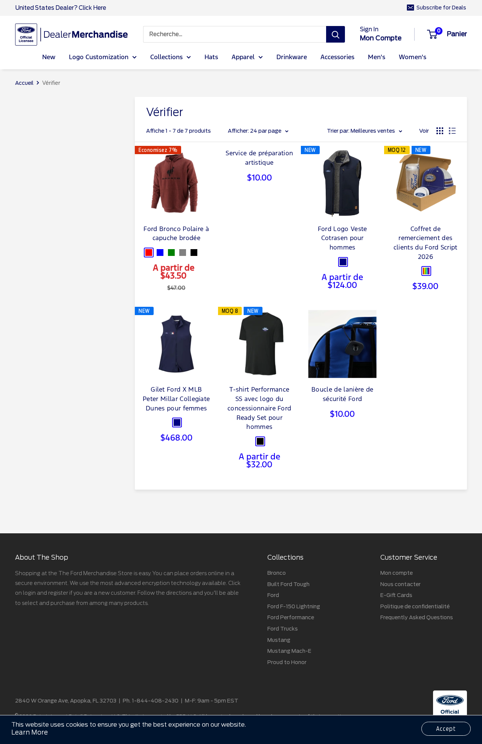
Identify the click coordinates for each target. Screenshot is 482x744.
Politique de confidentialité (415, 606)
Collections (166, 57)
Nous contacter (400, 584)
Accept (446, 728)
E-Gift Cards (396, 595)
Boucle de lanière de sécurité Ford (342, 394)
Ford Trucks (282, 629)
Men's (376, 57)
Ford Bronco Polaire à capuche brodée (176, 234)
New (48, 57)
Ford (273, 595)
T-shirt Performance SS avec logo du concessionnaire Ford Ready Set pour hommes (259, 408)
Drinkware (291, 57)
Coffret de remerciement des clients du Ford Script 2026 (426, 243)
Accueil (24, 83)
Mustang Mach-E (289, 651)
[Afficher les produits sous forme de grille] (439, 130)
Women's (412, 57)
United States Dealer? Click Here (60, 8)
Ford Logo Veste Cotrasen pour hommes (342, 239)
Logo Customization (98, 57)
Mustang (278, 640)
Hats (211, 57)
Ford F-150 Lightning (293, 606)
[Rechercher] (335, 34)
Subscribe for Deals (441, 8)
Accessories (337, 57)
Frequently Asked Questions (416, 617)
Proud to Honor (287, 662)
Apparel (243, 57)
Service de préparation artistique (259, 158)
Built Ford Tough (288, 584)
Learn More (29, 732)
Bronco (276, 573)
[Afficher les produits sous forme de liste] (452, 130)
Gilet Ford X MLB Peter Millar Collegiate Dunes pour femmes (176, 399)
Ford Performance (290, 617)
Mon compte (380, 38)
